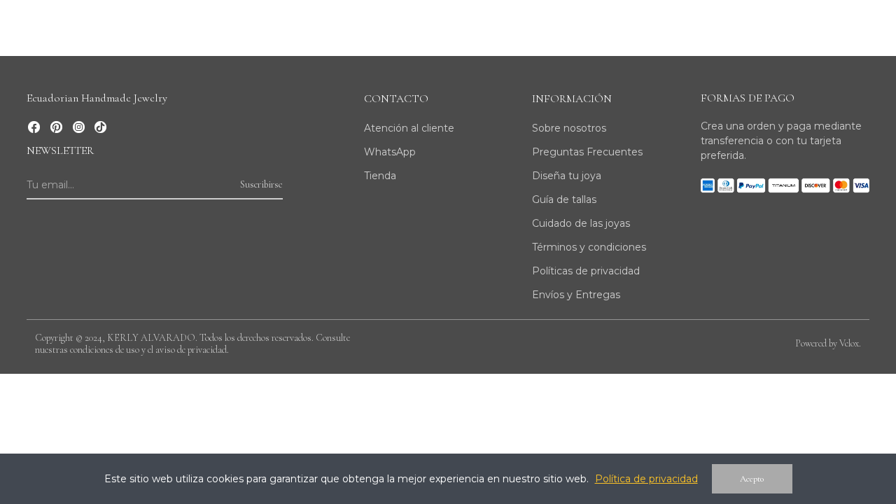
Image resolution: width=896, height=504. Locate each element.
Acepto (752, 478)
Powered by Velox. (828, 343)
